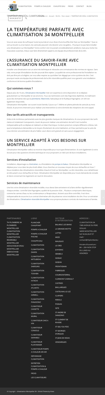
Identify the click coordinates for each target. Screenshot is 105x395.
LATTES (58, 233)
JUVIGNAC (59, 249)
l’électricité (45, 98)
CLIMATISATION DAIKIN (37, 250)
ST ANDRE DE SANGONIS (60, 313)
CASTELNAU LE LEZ (63, 291)
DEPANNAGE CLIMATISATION (37, 357)
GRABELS (59, 254)
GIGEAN (58, 262)
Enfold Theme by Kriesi (46, 391)
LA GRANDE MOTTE (63, 229)
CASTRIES (59, 283)
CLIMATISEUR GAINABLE (36, 336)
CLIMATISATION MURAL (37, 314)
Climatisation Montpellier (35, 93)
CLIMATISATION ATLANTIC (37, 286)
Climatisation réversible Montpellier (35, 199)
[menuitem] (12, 6)
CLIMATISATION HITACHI (37, 279)
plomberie (36, 98)
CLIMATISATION (37, 245)
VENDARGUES (60, 342)
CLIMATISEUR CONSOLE (36, 329)
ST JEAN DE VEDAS (62, 338)
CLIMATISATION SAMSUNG (37, 265)
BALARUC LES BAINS (63, 224)
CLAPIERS (59, 295)
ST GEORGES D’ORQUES (60, 332)
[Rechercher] (26, 18)
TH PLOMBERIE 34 (14, 222)
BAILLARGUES (60, 287)
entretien (34, 164)
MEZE (57, 237)
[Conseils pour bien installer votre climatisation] (2, 197)
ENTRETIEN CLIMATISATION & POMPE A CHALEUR (39, 366)
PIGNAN (58, 304)
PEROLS (58, 300)
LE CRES (58, 245)
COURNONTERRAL (62, 275)
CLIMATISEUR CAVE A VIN (39, 322)
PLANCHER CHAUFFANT (36, 224)
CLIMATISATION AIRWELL (37, 293)
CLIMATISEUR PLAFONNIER (36, 343)
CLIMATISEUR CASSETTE (36, 307)
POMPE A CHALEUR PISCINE (39, 235)
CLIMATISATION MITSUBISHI (37, 257)
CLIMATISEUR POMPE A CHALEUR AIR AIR (40, 350)
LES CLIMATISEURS (38, 377)
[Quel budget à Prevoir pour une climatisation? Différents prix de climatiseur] (103, 197)
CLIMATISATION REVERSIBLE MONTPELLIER (13, 240)
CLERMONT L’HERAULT (64, 279)
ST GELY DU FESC (62, 326)
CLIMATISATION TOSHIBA (37, 272)
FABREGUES (60, 270)
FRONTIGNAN (61, 266)
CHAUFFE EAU (36, 241)
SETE (57, 308)
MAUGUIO (59, 241)
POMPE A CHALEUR (39, 229)
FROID (33, 373)
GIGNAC (58, 258)
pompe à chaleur (61, 164)
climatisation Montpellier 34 (27, 391)
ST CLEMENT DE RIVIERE (61, 321)
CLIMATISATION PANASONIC (37, 300)
